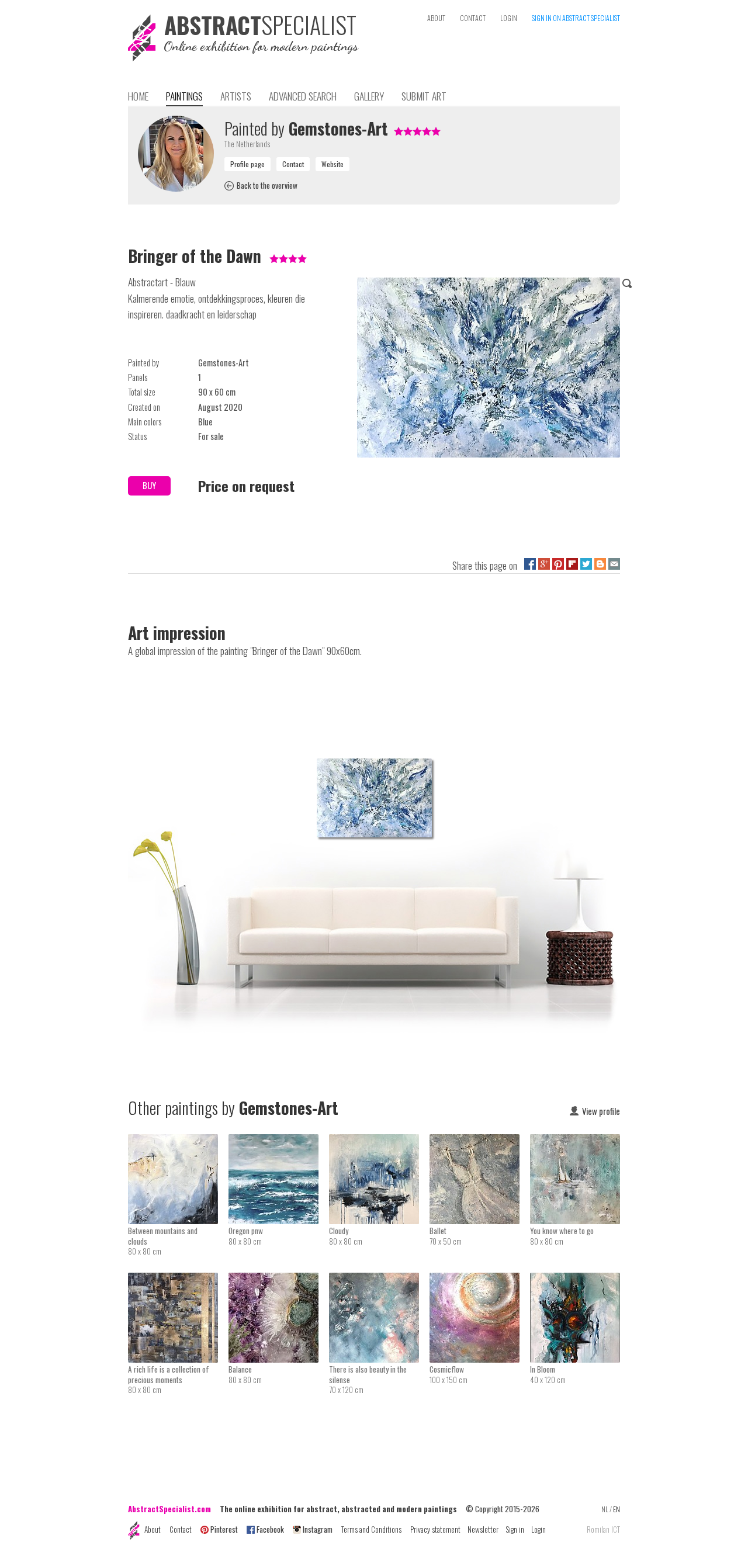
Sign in (514, 1529)
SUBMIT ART (423, 95)
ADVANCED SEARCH (303, 95)
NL (604, 1509)
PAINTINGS (184, 95)
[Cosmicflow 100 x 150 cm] (480, 1280)
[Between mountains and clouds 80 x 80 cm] (178, 1141)
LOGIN (508, 18)
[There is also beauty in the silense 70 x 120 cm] (379, 1280)
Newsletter (483, 1529)
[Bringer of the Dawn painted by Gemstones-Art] (488, 370)
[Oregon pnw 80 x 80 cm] (278, 1141)
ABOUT (436, 18)
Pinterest (224, 1529)
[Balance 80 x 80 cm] (278, 1280)
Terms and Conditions (371, 1529)
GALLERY (369, 95)
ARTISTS (235, 95)
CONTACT (473, 18)
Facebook (270, 1529)
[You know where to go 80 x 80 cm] (575, 1141)
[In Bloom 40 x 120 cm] (575, 1280)
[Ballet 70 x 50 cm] (480, 1141)
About (152, 1529)
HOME (138, 95)
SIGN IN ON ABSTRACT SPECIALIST (576, 18)
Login (538, 1529)
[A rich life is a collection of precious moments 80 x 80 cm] (178, 1280)
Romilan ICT (603, 1529)
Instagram (318, 1529)
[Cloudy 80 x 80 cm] (379, 1141)
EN (616, 1509)
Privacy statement (435, 1529)
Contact (180, 1529)
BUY (149, 485)
